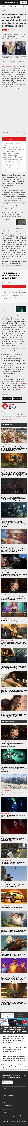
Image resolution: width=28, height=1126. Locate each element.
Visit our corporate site (14, 1077)
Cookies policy (5, 1102)
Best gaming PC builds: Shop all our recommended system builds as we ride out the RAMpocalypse (14, 1058)
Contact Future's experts (8, 1092)
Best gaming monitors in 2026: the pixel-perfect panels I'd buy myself (14, 1066)
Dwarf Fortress (6, 66)
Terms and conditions (7, 1095)
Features (4, 30)
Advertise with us (6, 1105)
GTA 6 (22, 6)
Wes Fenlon (12, 29)
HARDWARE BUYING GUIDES (7, 1015)
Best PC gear (12, 6)
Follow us (15, 62)
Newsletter (23, 62)
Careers (4, 1112)
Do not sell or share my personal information (13, 1116)
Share (5, 62)
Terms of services (20, 290)
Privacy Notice (22, 292)
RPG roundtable (20, 383)
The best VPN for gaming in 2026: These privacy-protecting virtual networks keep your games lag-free (15, 1030)
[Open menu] (3, 2)
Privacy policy (5, 1098)
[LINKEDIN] (13, 408)
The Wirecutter (14, 416)
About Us (4, 1088)
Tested (24, 416)
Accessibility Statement (8, 1109)
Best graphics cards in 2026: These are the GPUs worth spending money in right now (15, 1049)
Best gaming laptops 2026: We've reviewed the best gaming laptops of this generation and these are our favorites (14, 1039)
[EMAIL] (15, 408)
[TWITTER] (10, 408)
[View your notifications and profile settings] (14, 2)
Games (3, 10)
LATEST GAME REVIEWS (20, 1015)
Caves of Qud (6, 77)
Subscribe (23, 2)
